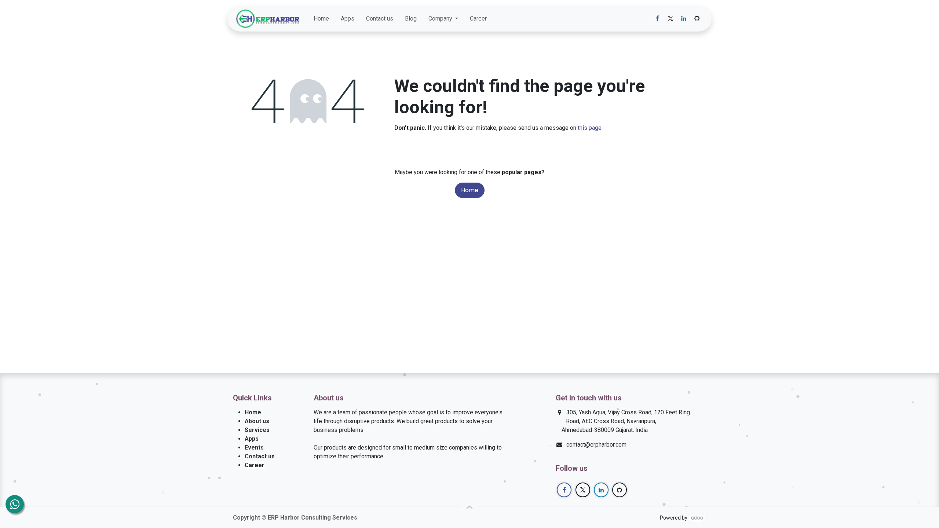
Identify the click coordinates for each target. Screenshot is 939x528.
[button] (469, 507)
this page (590, 127)
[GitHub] (697, 19)
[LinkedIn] (684, 19)
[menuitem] (321, 18)
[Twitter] (670, 19)
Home (469, 190)
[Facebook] (657, 19)
